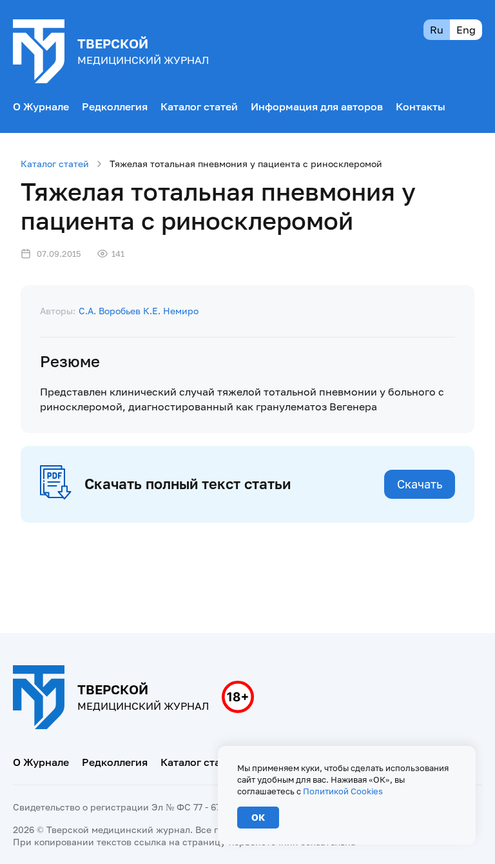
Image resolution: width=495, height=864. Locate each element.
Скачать (419, 484)
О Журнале (41, 106)
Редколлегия (115, 106)
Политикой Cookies (343, 791)
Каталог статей (199, 106)
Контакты (420, 106)
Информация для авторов (317, 106)
